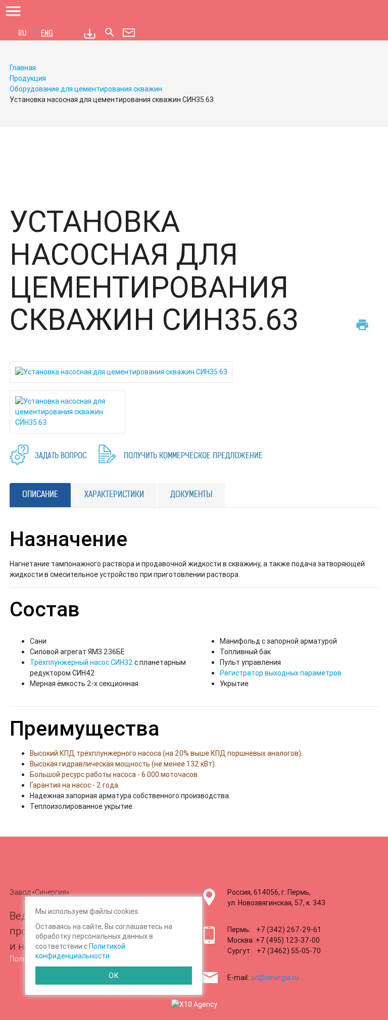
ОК (114, 975)
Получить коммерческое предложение (193, 456)
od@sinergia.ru (275, 977)
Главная (23, 67)
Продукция (28, 78)
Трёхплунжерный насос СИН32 (81, 662)
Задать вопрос (61, 456)
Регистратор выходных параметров (281, 672)
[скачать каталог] (90, 34)
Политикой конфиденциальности (80, 951)
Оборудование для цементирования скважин (86, 88)
